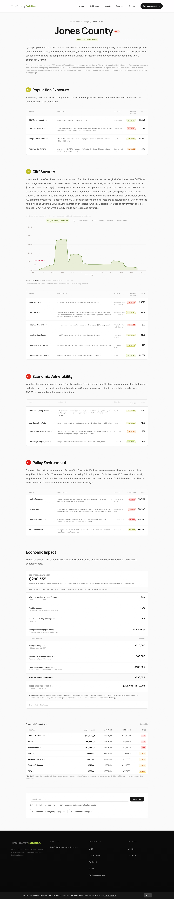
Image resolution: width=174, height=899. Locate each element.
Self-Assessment (97, 875)
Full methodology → (110, 698)
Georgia (86, 22)
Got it (148, 895)
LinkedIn (132, 855)
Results (107, 6)
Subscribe (137, 799)
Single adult (122, 220)
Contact (132, 6)
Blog (91, 848)
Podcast (93, 862)
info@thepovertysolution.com (64, 847)
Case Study (94, 855)
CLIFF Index (94, 6)
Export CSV (144, 724)
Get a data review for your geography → (48, 812)
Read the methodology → (81, 812)
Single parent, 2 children (57, 220)
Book (91, 868)
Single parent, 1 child (79, 220)
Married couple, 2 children (102, 220)
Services (120, 6)
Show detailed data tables (38, 705)
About (81, 6)
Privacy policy (110, 895)
